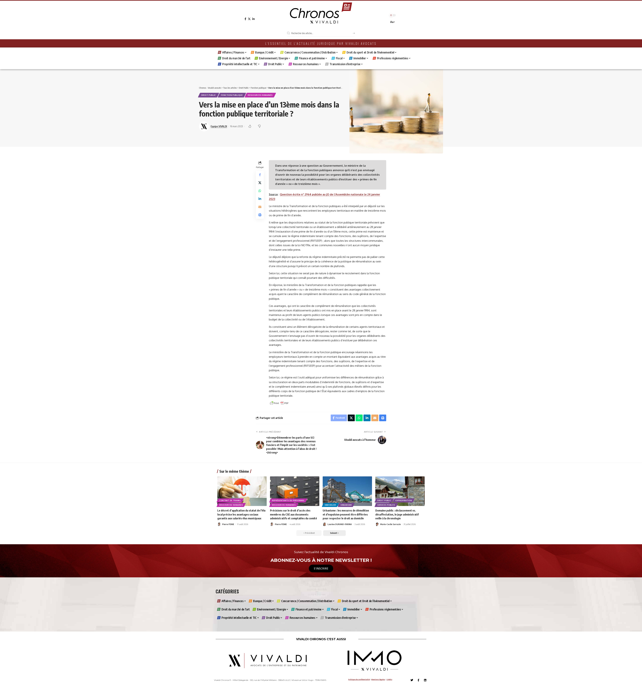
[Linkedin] (425, 680)
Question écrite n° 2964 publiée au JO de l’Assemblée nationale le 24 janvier (330, 194)
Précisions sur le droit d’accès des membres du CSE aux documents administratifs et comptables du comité (293, 514)
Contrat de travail (230, 500)
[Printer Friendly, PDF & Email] (279, 403)
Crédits (389, 679)
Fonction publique (232, 95)
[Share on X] (260, 183)
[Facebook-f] (418, 680)
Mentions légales (378, 679)
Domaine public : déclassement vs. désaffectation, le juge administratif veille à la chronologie (397, 514)
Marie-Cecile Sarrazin (390, 524)
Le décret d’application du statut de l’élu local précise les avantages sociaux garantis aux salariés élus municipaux (241, 514)
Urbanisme (346, 505)
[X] (249, 19)
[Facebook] (245, 19)
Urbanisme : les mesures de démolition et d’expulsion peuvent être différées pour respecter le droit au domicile (346, 514)
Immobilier (330, 505)
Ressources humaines (260, 95)
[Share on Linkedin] (260, 199)
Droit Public (208, 95)
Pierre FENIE (228, 524)
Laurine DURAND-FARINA (340, 524)
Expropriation (404, 500)
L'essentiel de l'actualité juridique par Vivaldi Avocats (321, 43)
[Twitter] (411, 680)
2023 (272, 199)
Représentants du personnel (288, 500)
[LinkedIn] (253, 19)
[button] (392, 22)
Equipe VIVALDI (219, 126)
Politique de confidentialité (359, 679)
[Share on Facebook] (260, 175)
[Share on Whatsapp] (260, 191)
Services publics (386, 505)
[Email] (260, 207)
